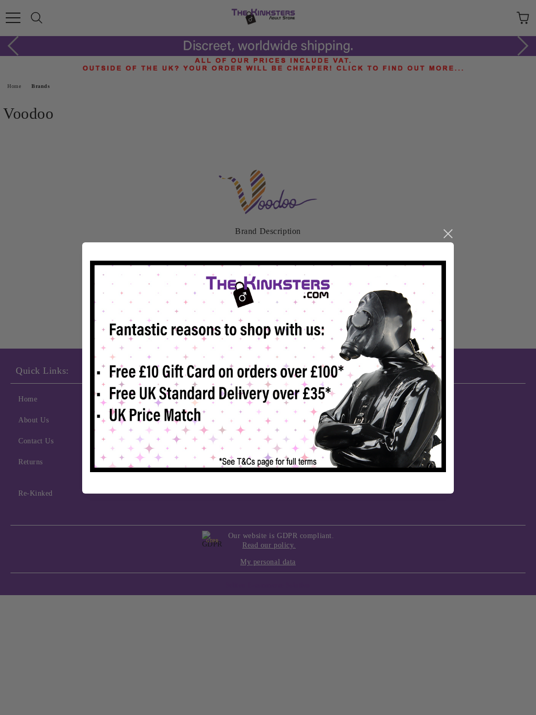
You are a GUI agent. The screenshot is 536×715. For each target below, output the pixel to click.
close (447, 234)
